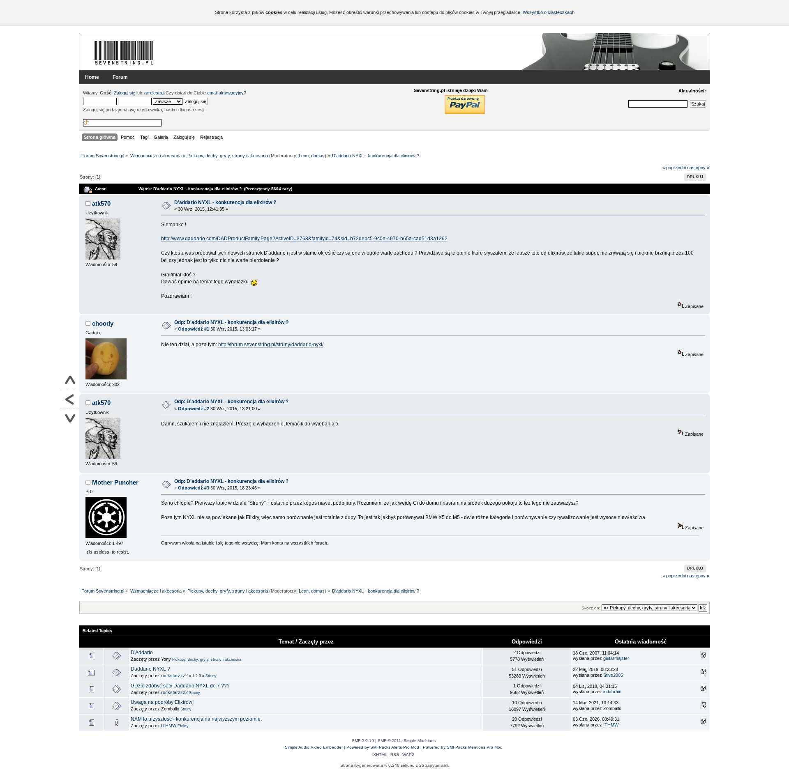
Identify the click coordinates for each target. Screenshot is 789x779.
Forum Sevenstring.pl (124, 52)
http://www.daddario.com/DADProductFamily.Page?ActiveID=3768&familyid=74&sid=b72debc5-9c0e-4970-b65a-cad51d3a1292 (304, 238)
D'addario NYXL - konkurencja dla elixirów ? (225, 202)
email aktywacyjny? (226, 92)
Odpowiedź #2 (193, 408)
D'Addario (142, 652)
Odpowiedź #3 (193, 487)
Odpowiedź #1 (193, 328)
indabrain (612, 691)
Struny (211, 676)
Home (92, 77)
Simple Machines (420, 740)
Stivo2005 (613, 675)
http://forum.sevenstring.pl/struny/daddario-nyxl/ (270, 344)
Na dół (69, 418)
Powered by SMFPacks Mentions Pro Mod (463, 747)
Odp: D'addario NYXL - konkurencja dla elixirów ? (231, 322)
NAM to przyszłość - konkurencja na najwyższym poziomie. (196, 719)
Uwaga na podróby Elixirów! (162, 702)
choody (102, 323)
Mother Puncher (115, 482)
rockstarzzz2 (174, 675)
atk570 (101, 203)
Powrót (69, 399)
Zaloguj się (124, 92)
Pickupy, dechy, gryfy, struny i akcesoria (206, 659)
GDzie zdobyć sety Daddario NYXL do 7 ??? (180, 686)
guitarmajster (616, 658)
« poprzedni (674, 167)
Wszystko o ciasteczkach (548, 12)
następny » (698, 167)
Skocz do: (590, 608)
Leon (304, 155)
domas (318, 155)
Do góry (69, 380)
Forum (120, 77)
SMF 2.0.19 (363, 740)
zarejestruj (153, 92)
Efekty (183, 726)
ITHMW (168, 725)
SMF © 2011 (389, 740)
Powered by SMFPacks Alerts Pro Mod (382, 747)
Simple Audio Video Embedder (314, 747)
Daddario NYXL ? (150, 669)
